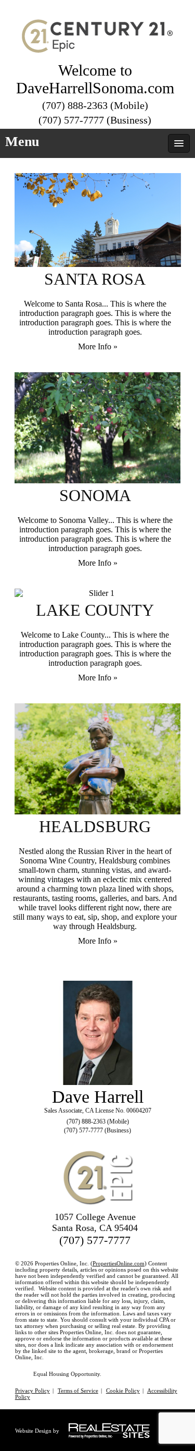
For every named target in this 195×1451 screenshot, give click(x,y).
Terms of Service (78, 1390)
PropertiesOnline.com (119, 1263)
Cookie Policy (123, 1390)
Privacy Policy (32, 1390)
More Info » (98, 346)
